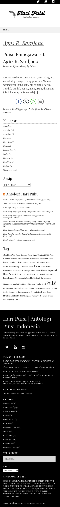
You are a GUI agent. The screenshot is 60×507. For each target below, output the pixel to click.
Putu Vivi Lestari (9, 288)
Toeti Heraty (42, 296)
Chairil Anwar (22, 262)
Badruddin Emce (46, 258)
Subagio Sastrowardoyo (41, 292)
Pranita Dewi (41, 284)
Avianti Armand (23, 258)
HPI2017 (18, 274)
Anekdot (6, 130)
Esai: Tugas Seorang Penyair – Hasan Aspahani (24, 230)
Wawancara (8, 170)
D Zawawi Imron (26, 267)
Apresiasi (7, 134)
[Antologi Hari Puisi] (30, 20)
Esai (5, 146)
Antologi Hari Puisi (22, 193)
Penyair (6, 158)
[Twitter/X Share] (26, 101)
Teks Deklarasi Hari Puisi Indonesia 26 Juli (22, 203)
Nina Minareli (23, 284)
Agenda (6, 126)
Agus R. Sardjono (32, 109)
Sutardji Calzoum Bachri (14, 295)
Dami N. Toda (34, 262)
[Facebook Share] (19, 101)
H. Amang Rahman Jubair (31, 270)
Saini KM (46, 288)
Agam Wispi (37, 255)
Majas (5, 154)
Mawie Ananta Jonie (22, 278)
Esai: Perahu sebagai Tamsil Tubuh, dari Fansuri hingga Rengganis (27, 235)
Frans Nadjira (46, 267)
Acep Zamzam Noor (24, 255)
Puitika (6, 166)
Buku (5, 138)
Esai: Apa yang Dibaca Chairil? (16, 207)
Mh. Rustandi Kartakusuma (40, 278)
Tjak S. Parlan (31, 296)
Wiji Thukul (15, 299)
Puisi (14, 109)
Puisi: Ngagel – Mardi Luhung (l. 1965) (19, 240)
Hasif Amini (8, 274)
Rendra (19, 288)
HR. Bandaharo (29, 274)
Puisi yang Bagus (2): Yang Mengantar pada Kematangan (28, 211)
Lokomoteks (8, 150)
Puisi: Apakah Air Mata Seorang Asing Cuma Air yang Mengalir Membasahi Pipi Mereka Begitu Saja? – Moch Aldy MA (29, 223)
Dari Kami (7, 142)
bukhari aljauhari (9, 262)
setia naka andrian (23, 292)
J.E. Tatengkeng (42, 274)
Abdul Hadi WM (9, 255)
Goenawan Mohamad (12, 270)
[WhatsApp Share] (33, 101)
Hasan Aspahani (49, 270)
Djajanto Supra (46, 262)
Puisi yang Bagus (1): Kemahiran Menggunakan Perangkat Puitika (23, 216)
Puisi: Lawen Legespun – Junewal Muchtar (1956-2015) (27, 199)
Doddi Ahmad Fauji (11, 266)
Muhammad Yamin (10, 284)
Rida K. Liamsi (29, 288)
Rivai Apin (39, 288)
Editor (33, 66)
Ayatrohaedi (34, 258)
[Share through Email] (41, 101)
